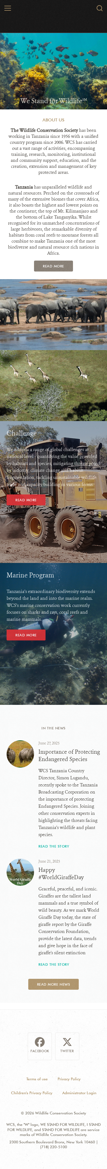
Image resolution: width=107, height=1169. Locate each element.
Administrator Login (79, 1093)
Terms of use (37, 1079)
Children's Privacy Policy (31, 1093)
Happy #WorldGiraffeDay (61, 873)
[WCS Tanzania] (54, 9)
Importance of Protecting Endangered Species (69, 755)
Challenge (22, 433)
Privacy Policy (69, 1079)
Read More (53, 266)
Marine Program (30, 575)
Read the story (53, 846)
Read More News (53, 984)
